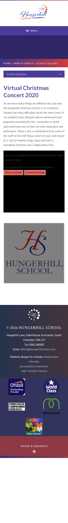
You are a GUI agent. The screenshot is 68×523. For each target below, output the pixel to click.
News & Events (23, 63)
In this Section (16, 74)
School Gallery (47, 63)
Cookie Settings (35, 172)
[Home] (34, 321)
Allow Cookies (13, 172)
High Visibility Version (34, 371)
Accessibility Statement (34, 366)
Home (7, 63)
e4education (50, 357)
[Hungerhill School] (34, 13)
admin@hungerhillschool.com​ (37, 349)
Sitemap (34, 362)
